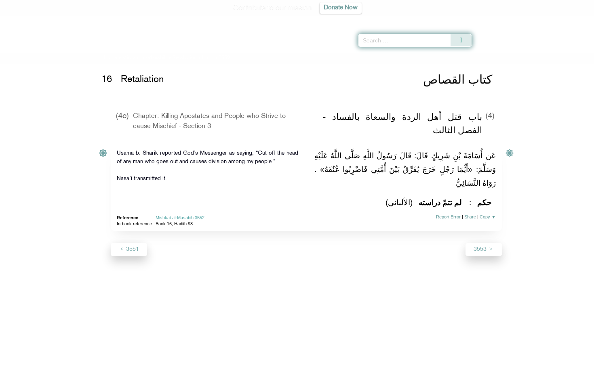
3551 (131, 249)
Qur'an (493, 20)
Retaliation (184, 57)
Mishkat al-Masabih (144, 57)
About (215, 379)
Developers (291, 379)
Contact (322, 379)
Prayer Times (546, 20)
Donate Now (341, 8)
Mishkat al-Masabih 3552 (180, 217)
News (236, 379)
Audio (574, 20)
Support (260, 379)
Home (110, 57)
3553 (481, 249)
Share (470, 216)
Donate (347, 379)
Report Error (448, 216)
